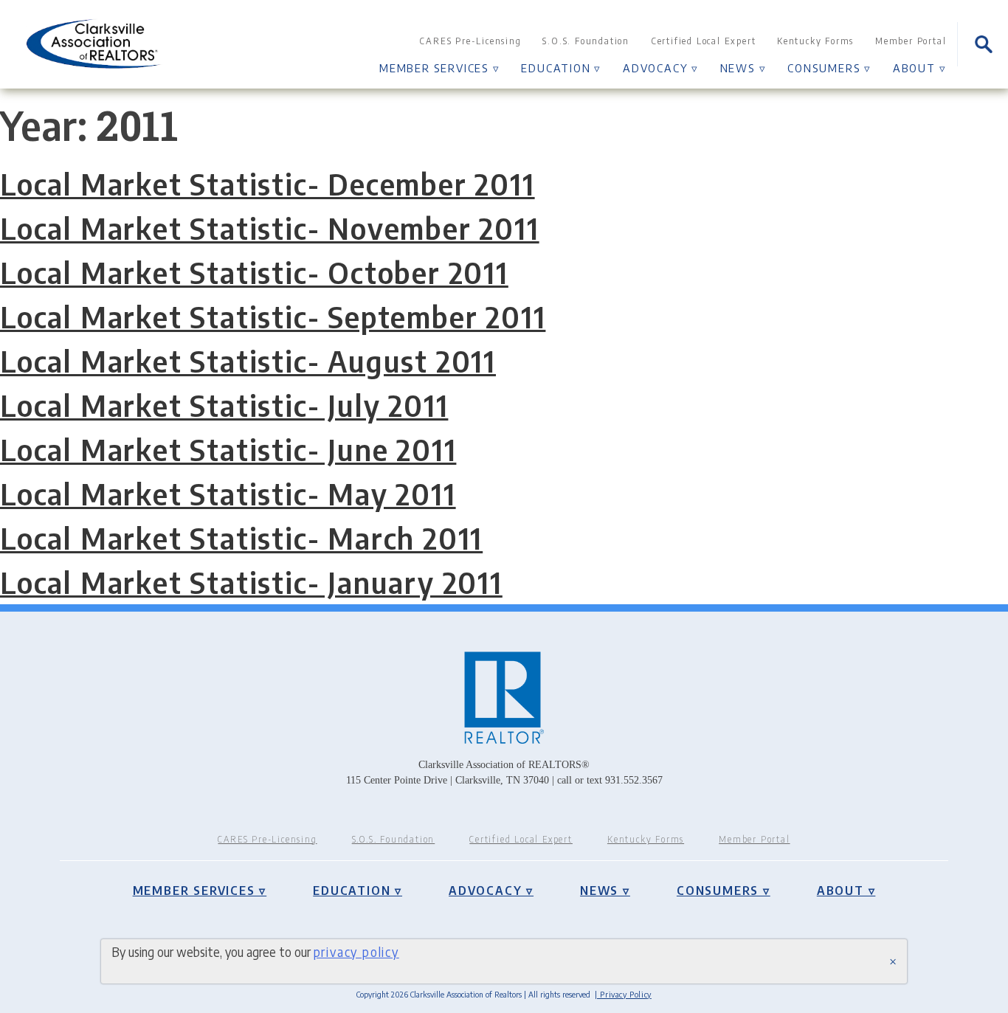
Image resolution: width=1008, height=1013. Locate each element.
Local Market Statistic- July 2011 (224, 405)
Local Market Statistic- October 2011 (254, 272)
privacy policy (356, 952)
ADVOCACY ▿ (661, 67)
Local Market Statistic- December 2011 (267, 183)
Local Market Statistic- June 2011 (228, 449)
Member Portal (910, 40)
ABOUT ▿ (920, 67)
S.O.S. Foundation (585, 40)
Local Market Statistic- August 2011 (248, 360)
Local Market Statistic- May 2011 (228, 493)
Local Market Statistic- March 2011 (241, 537)
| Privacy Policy (623, 994)
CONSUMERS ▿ (829, 67)
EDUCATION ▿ (561, 67)
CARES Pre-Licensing (470, 40)
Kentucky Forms (815, 40)
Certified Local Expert (703, 40)
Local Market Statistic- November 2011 (269, 228)
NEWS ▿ (743, 67)
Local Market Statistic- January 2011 (251, 582)
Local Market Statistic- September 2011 (272, 316)
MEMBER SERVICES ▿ (439, 67)
